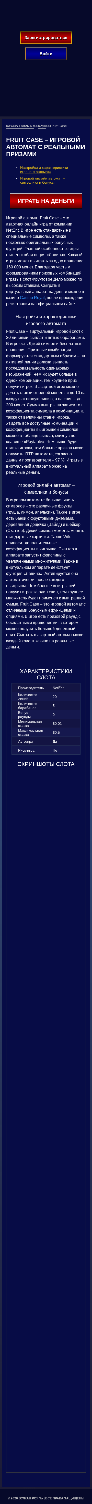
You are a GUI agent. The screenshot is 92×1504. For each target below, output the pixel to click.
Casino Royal (32, 297)
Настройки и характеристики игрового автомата (44, 169)
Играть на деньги (46, 201)
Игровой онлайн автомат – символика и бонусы (42, 180)
